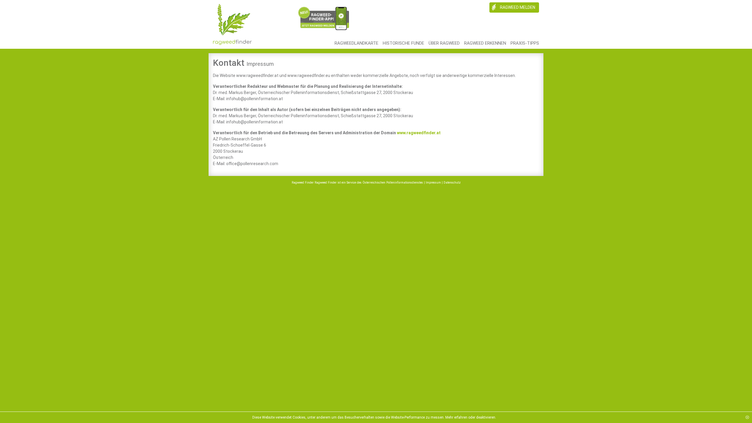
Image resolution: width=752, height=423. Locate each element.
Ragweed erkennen (485, 43)
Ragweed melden (517, 7)
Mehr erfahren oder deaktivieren (470, 417)
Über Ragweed (444, 43)
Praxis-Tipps (525, 43)
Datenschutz (452, 182)
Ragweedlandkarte (356, 43)
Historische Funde (403, 43)
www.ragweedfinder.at (419, 132)
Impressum (433, 182)
